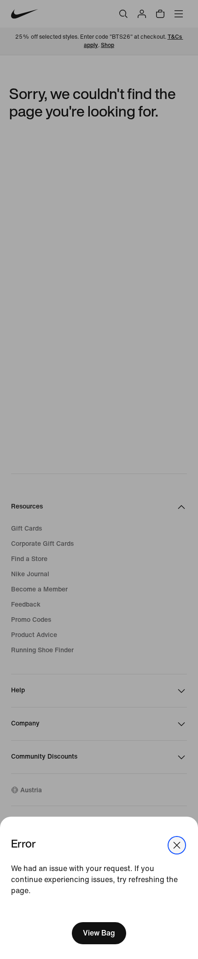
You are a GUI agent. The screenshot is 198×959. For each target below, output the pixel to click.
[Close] (177, 845)
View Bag (99, 933)
